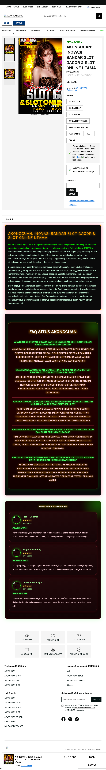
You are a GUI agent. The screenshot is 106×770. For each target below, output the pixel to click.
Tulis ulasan (72, 90)
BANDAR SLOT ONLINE (79, 654)
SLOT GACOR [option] (74, 114)
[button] (9, 49)
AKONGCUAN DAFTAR (13, 717)
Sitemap (70, 685)
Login (7, 23)
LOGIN (71, 190)
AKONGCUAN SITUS (13, 676)
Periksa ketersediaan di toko (82, 201)
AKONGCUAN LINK (12, 680)
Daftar (19, 23)
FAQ (68, 671)
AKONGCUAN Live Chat (76, 680)
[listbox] (83, 121)
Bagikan (73, 205)
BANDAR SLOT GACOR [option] (78, 121)
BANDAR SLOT (42, 7)
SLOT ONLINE (57, 7)
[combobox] (72, 16)
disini (79, 157)
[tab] (9, 219)
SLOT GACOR (28, 7)
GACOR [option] (72, 140)
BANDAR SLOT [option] (75, 108)
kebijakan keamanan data (84, 708)
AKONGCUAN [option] (74, 102)
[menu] (53, 30)
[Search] (99, 16)
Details (9, 219)
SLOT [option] (89, 134)
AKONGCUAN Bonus (75, 676)
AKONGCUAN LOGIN (13, 703)
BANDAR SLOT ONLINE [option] (78, 127)
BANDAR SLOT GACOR (75, 7)
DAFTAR (72, 194)
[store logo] (13, 16)
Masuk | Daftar (12, 7)
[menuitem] (6, 30)
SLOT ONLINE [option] (74, 134)
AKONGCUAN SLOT (12, 685)
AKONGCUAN (88, 248)
